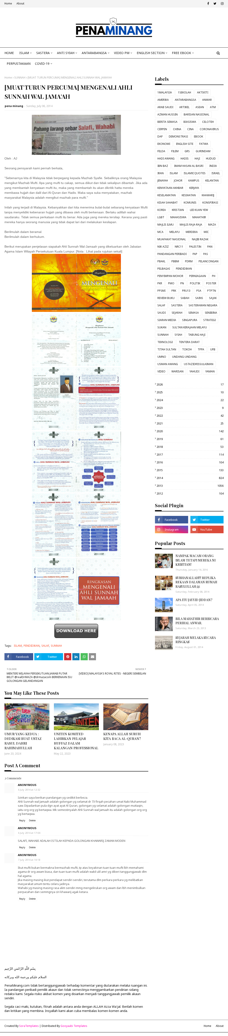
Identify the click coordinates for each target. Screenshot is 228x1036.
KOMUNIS (190, 202)
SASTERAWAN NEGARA (203, 305)
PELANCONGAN (208, 261)
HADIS (185, 158)
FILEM (175, 151)
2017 (190, 454)
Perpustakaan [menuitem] (19, 63)
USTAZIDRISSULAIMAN (198, 364)
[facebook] (208, 3)
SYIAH (178, 335)
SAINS (199, 298)
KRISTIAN (178, 210)
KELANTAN (212, 180)
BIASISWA (189, 122)
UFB (212, 349)
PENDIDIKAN (32, 646)
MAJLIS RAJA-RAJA (191, 224)
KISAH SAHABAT (167, 202)
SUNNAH (19, 77)
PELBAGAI (163, 269)
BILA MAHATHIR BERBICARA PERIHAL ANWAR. (197, 621)
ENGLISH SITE (184, 144)
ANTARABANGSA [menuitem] (94, 53)
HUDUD (211, 158)
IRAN (160, 173)
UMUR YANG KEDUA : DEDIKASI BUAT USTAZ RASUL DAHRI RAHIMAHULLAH (22, 741)
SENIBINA (211, 313)
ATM (213, 107)
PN (182, 283)
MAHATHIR (199, 217)
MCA (160, 232)
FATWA (203, 144)
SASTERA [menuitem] (43, 53)
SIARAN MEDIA (166, 320)
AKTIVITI (202, 92)
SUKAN (161, 327)
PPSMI (161, 291)
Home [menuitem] (9, 53)
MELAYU (174, 232)
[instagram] (222, 3)
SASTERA (177, 305)
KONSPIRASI (210, 202)
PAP (195, 254)
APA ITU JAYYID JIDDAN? (193, 600)
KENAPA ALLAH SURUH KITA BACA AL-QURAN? (122, 736)
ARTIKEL (184, 107)
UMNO (161, 357)
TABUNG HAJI (196, 335)
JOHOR (178, 180)
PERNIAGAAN (197, 276)
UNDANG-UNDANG (184, 357)
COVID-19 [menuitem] (42, 63)
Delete (32, 820)
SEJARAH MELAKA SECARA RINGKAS (195, 640)
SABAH (185, 298)
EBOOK (198, 136)
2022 (190, 416)
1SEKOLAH (184, 92)
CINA (190, 129)
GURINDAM (203, 151)
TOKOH (187, 349)
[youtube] (207, 529)
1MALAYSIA (164, 92)
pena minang (14, 106)
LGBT (160, 217)
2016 (190, 462)
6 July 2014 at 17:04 (29, 832)
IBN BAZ (162, 166)
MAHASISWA (178, 217)
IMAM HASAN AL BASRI (188, 166)
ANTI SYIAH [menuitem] (65, 53)
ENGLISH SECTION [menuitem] (151, 53)
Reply (22, 820)
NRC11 (179, 246)
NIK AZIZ (163, 246)
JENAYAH (162, 180)
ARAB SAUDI (165, 107)
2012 (190, 493)
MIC (206, 232)
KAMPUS (193, 180)
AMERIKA (163, 100)
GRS (187, 151)
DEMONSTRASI (178, 136)
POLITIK (195, 283)
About (20, 3)
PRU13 (186, 291)
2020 (190, 431)
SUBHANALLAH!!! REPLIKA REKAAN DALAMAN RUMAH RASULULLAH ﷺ (196, 582)
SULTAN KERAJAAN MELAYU (189, 327)
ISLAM (18, 646)
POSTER (211, 283)
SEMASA (193, 313)
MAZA (212, 224)
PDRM (189, 261)
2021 (190, 423)
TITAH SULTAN (166, 349)
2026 (190, 384)
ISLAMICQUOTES (195, 173)
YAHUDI (194, 371)
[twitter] (215, 3)
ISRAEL (216, 173)
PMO (171, 283)
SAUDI (161, 313)
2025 (190, 392)
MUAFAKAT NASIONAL (171, 239)
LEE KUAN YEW (199, 210)
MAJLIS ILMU (165, 224)
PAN (209, 246)
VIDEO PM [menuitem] (121, 53)
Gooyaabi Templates (74, 1026)
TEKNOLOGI (165, 342)
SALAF (45, 646)
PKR (159, 283)
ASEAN (199, 107)
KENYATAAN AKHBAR (170, 188)
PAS (205, 254)
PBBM (175, 261)
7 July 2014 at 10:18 (29, 859)
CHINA (177, 129)
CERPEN (162, 129)
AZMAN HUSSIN (167, 114)
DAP (160, 136)
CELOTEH (208, 122)
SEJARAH (177, 313)
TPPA (201, 349)
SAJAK (213, 298)
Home (8, 3)
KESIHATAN (189, 195)
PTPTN (211, 291)
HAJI (197, 158)
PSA (198, 291)
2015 (190, 470)
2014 (190, 478)
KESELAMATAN (166, 195)
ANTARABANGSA (185, 100)
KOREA (161, 210)
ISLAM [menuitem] (24, 53)
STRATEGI (209, 320)
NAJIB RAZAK (200, 239)
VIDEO (161, 371)
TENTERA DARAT (189, 342)
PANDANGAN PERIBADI (172, 254)
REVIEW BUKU (166, 298)
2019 (190, 439)
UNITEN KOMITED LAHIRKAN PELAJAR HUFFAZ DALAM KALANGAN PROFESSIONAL (76, 741)
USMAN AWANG (167, 364)
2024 (190, 400)
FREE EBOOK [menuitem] (181, 53)
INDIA (213, 166)
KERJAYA (194, 188)
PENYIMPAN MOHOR (170, 276)
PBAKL (161, 261)
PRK (173, 291)
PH (213, 276)
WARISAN (177, 371)
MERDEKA (192, 232)
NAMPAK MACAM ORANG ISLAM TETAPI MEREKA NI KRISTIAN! (195, 560)
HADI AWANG (166, 158)
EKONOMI (163, 144)
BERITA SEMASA (167, 122)
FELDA (161, 151)
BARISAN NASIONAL (196, 114)
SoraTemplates (29, 1026)
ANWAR (207, 100)
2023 (190, 408)
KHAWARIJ (208, 195)
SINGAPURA (189, 320)
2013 (190, 486)
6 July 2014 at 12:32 (29, 789)
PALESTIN (195, 246)
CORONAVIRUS (209, 129)
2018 (190, 447)
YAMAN (210, 371)
